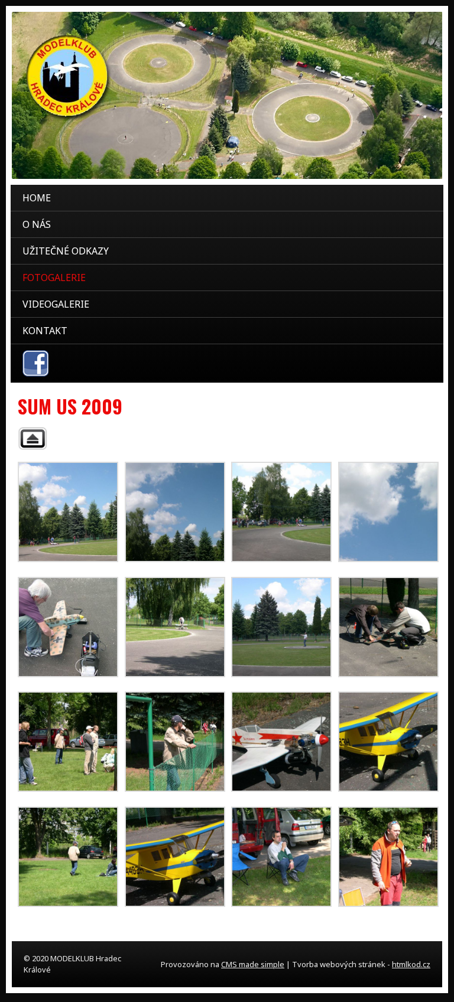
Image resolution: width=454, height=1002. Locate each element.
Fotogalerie (54, 277)
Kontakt (44, 330)
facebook (35, 363)
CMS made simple (252, 964)
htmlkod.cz (411, 964)
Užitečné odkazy (65, 250)
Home (36, 197)
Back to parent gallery (32, 438)
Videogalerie (55, 304)
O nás (36, 224)
